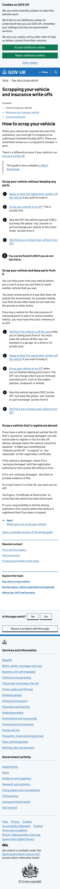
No (48, 616)
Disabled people (12, 695)
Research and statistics (16, 784)
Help (5, 821)
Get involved (9, 807)
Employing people (12, 712)
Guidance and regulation (16, 778)
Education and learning (16, 706)
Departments (10, 766)
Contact (38, 826)
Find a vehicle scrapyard (14, 549)
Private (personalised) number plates (20, 561)
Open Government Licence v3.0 (21, 854)
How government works (16, 801)
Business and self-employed (18, 671)
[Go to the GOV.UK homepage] (14, 72)
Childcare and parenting (16, 677)
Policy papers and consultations (21, 790)
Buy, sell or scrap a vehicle (25, 80)
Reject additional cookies (30, 55)
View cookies (30, 62)
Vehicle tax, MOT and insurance (18, 592)
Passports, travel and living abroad (22, 736)
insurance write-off (13, 156)
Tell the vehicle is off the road (30, 331)
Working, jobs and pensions (18, 747)
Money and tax (11, 730)
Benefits (7, 660)
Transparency (10, 796)
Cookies (27, 821)
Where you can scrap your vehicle (22, 112)
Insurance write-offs (16, 116)
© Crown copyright (30, 881)
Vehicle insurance (11, 555)
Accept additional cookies (30, 47)
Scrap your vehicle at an (26, 206)
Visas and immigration (15, 741)
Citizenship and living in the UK (20, 683)
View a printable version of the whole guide (27, 532)
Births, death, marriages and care (22, 666)
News (5, 772)
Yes (35, 616)
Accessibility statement (16, 826)
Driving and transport (15, 701)
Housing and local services (18, 724)
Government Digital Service (18, 839)
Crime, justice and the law (17, 689)
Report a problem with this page (30, 628)
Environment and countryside (19, 718)
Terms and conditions (14, 830)
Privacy (15, 821)
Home (5, 80)
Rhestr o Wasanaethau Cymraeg (21, 834)
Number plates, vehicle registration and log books (28, 587)
